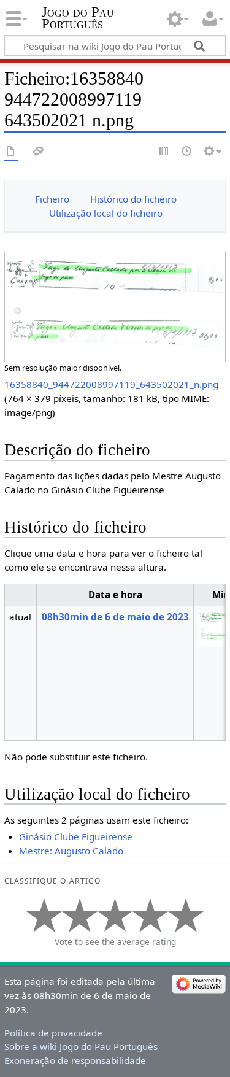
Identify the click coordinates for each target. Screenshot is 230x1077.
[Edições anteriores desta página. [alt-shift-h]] (187, 152)
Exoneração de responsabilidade (75, 1060)
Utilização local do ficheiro (106, 213)
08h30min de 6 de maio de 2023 (115, 617)
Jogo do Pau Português (78, 18)
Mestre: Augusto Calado (71, 850)
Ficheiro (52, 199)
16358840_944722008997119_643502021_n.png (111, 384)
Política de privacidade (53, 1033)
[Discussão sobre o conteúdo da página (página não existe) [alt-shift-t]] (38, 152)
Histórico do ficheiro (133, 199)
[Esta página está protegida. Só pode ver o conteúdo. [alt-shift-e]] (164, 152)
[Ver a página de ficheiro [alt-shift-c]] (11, 152)
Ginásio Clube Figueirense (75, 836)
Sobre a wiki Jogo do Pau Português (81, 1046)
